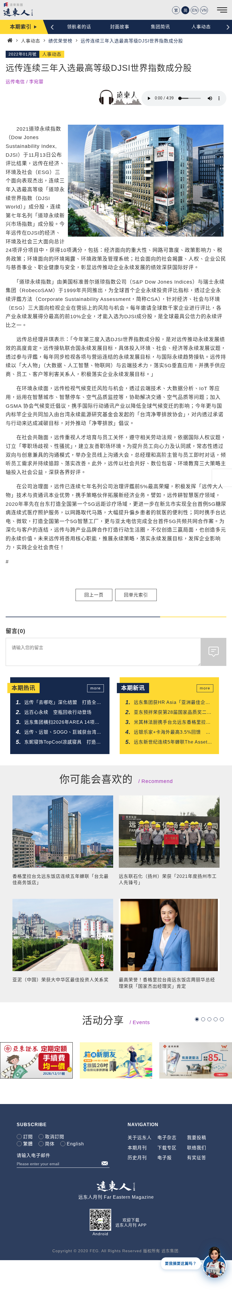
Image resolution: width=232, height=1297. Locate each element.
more (95, 688)
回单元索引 (136, 595)
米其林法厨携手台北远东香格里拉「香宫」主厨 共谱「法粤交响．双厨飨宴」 (172, 723)
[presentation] (52, 26)
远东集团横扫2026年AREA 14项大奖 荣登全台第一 (62, 723)
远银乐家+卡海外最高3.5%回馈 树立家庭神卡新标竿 (172, 733)
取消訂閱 (54, 1136)
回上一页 (94, 595)
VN (204, 10)
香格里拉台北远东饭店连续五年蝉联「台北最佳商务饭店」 (60, 879)
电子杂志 (167, 1137)
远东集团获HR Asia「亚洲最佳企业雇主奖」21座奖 (172, 703)
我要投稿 (196, 1137)
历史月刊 (137, 1157)
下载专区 (167, 1147)
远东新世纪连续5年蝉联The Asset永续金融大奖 (173, 743)
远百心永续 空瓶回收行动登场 (58, 712)
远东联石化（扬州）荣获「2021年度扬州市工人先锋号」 (168, 879)
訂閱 (28, 1136)
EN (194, 10)
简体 (50, 1143)
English (75, 1143)
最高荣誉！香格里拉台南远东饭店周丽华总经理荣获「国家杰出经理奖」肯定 (167, 982)
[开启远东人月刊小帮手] (214, 1262)
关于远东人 (140, 1137)
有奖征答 (196, 1157)
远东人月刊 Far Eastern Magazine (116, 1197)
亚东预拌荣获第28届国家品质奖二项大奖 (173, 713)
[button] (197, 1019)
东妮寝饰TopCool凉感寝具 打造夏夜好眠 (62, 743)
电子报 (164, 1157)
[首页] (10, 40)
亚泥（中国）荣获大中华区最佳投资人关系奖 (60, 979)
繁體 (28, 1143)
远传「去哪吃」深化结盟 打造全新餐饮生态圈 (62, 703)
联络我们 (196, 1147)
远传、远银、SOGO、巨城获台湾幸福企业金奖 (62, 733)
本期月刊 (137, 1147)
